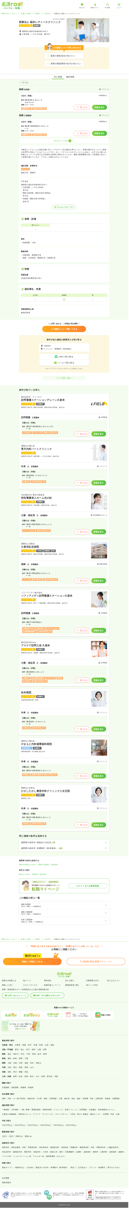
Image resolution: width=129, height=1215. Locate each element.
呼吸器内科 (32, 1147)
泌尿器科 (87, 1152)
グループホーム (61, 1114)
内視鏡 (107, 1098)
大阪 (9, 1063)
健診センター (95, 1114)
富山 (22, 1049)
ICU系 (39, 1098)
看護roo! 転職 (25, 13)
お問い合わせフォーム (17, 995)
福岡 (15, 1076)
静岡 (21, 1058)
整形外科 (27, 1152)
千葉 (28, 1054)
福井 (33, 1049)
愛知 (9, 1058)
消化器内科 (43, 1147)
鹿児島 (49, 1076)
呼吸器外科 (100, 1147)
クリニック (58, 1109)
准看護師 (15, 1087)
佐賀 (20, 1076)
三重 (26, 1058)
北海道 (17, 1045)
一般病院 (5, 1109)
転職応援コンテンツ (52, 985)
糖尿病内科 (84, 1147)
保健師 (23, 1087)
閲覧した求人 (7, 985)
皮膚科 (78, 1152)
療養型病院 (36, 1109)
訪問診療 (99, 1098)
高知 (26, 1072)
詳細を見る (99, 107)
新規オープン (7, 1167)
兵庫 (21, 1063)
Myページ (27, 980)
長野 (45, 1049)
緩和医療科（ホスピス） (56, 1156)
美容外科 (5, 1147)
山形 (46, 1045)
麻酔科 (121, 1152)
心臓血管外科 (112, 1147)
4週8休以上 (20, 1167)
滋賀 (26, 1063)
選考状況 (47, 980)
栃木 (39, 1054)
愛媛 (21, 1072)
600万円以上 (45, 1125)
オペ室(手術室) (19, 1098)
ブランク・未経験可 (97, 1167)
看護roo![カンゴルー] (9, 13)
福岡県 (37, 13)
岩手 (30, 1045)
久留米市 (47, 13)
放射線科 (113, 1152)
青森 (24, 1045)
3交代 (11, 1136)
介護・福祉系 (64, 1098)
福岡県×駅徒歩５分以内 (27, 865)
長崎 (26, 1076)
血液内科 (65, 1147)
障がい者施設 (82, 1114)
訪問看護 (53, 1098)
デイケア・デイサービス (43, 1114)
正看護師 (5, 1087)
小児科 (45, 1152)
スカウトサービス (30, 985)
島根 (26, 1067)
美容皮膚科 (15, 1147)
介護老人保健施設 (9, 1114)
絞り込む (26, 82)
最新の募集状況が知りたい (63, 55)
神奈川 (16, 1054)
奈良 (32, 1063)
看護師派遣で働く (72, 985)
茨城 (34, 1054)
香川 (15, 1072)
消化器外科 (6, 1152)
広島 (9, 1067)
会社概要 (5, 1178)
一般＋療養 (25, 1109)
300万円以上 (7, 1125)
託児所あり (82, 1167)
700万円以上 (58, 1125)
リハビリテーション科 (22, 1156)
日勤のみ (19, 1136)
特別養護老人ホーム (106, 1109)
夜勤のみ (28, 1136)
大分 (37, 1076)
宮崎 (43, 1076)
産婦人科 (53, 1152)
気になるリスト (113, 980)
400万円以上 (20, 1125)
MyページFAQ (92, 985)
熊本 (32, 1076)
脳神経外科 (17, 1152)
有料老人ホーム (25, 1114)
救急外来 (31, 1098)
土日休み (30, 1167)
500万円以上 (33, 1125)
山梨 (39, 1049)
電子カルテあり (113, 1167)
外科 (92, 1147)
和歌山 (38, 1063)
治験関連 (115, 1098)
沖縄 (56, 1076)
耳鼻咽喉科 (69, 1152)
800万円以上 (71, 1125)
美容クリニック (71, 1109)
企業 (118, 1114)
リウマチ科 (6, 1156)
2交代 (4, 1136)
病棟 (4, 1098)
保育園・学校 (88, 1098)
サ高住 (72, 1114)
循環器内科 (54, 1147)
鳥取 (21, 1067)
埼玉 (22, 1054)
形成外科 (37, 1152)
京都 (15, 1063)
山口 (32, 1067)
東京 (9, 1054)
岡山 (15, 1067)
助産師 (30, 1087)
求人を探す (69, 980)
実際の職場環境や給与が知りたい (66, 63)
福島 (52, 1045)
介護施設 (92, 1109)
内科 (24, 1147)
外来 (9, 1098)
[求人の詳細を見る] (64, 417)
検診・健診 (76, 1098)
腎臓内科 (74, 1147)
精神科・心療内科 (100, 1152)
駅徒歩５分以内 (24, 874)
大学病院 (15, 1109)
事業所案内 (6, 1182)
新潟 (17, 1049)
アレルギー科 (38, 1156)
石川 (28, 1049)
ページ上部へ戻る (63, 378)
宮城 (35, 1045)
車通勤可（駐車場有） (40, 874)
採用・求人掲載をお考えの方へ (49, 995)
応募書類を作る (92, 980)
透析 (45, 1098)
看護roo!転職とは (9, 980)
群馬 (45, 1054)
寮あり (73, 1167)
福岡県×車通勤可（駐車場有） (48, 865)
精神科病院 (47, 1109)
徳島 (9, 1072)
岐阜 (15, 1058)
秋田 (41, 1045)
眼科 (61, 1152)
